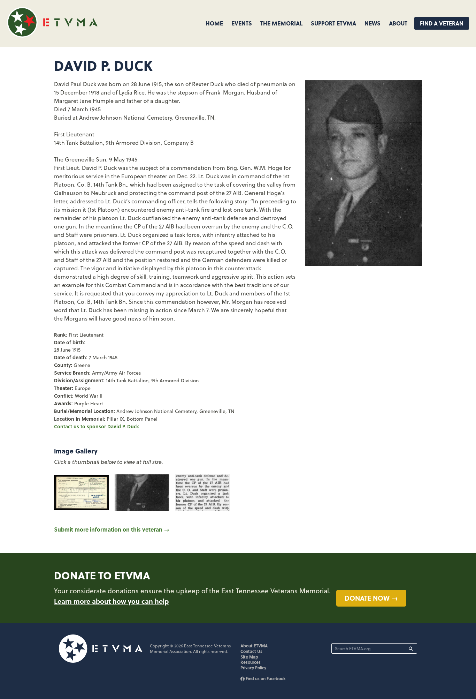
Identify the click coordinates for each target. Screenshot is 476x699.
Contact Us (251, 651)
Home (214, 23)
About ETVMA (254, 645)
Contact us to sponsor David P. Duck (96, 426)
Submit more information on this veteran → (111, 529)
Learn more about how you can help (111, 601)
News (372, 23)
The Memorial (281, 23)
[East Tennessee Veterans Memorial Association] (52, 35)
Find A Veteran (441, 23)
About (398, 23)
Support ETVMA (333, 23)
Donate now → (371, 598)
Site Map (249, 657)
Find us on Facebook (265, 678)
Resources (250, 662)
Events (241, 23)
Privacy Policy (253, 667)
